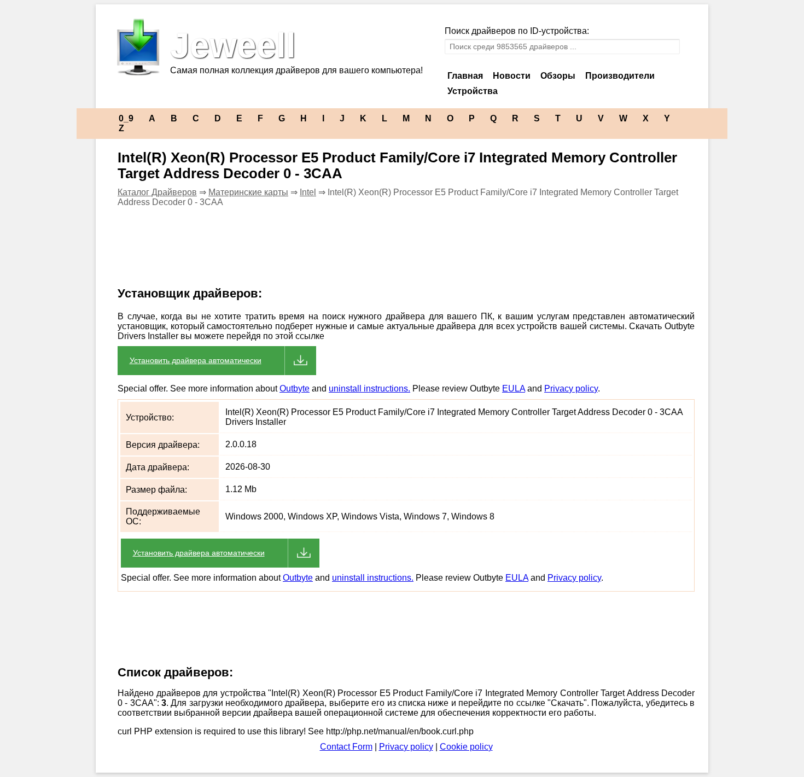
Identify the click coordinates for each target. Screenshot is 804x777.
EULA (513, 388)
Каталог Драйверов (157, 192)
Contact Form (346, 746)
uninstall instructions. (369, 388)
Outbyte (294, 388)
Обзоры (557, 75)
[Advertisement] (306, 253)
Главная (465, 75)
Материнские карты (248, 192)
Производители (620, 75)
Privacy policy (571, 388)
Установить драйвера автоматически (195, 360)
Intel (308, 192)
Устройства (472, 91)
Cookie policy (466, 746)
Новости (512, 75)
